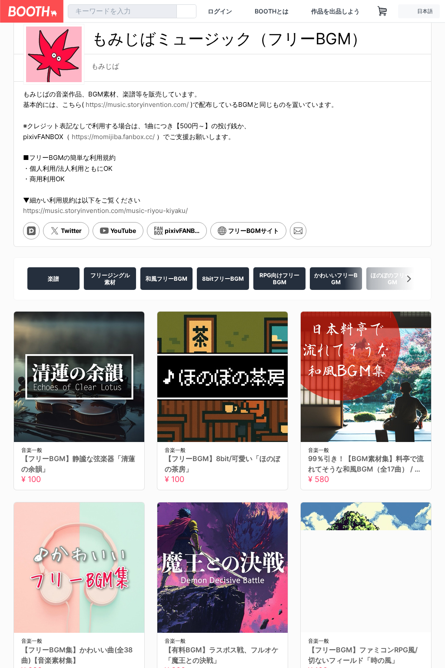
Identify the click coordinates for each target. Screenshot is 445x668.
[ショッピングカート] (382, 11)
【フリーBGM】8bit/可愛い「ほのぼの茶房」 (222, 471)
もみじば (105, 62)
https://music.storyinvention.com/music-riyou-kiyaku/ (105, 217)
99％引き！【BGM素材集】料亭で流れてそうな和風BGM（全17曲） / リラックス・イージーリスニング (366, 472)
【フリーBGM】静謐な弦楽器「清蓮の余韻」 (78, 471)
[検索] (168, 12)
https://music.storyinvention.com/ (137, 112)
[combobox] (122, 11)
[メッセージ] (298, 237)
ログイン (220, 11)
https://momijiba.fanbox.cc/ (113, 144)
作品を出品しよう (335, 11)
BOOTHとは (272, 11)
